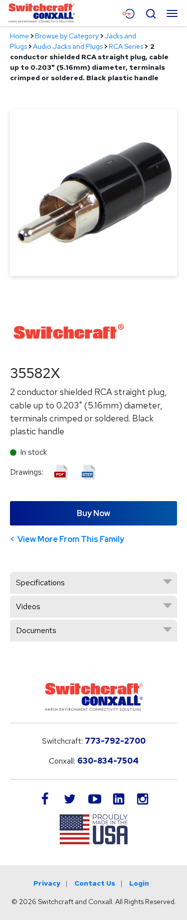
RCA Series (126, 46)
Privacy (46, 883)
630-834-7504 (108, 761)
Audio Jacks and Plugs (68, 46)
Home (19, 35)
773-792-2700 (115, 741)
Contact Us (94, 883)
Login (139, 883)
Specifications (40, 582)
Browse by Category (67, 35)
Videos (28, 606)
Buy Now (93, 513)
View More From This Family (70, 539)
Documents (36, 630)
